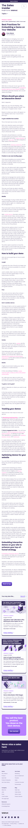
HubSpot (23, 435)
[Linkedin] (8, 817)
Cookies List (21, 823)
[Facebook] (2, 817)
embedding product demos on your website (14, 88)
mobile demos (9, 214)
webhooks (16, 437)
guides (18, 343)
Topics (4, 13)
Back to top (7, 584)
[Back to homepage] (5, 813)
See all (22, 596)
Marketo (4, 437)
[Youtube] (15, 817)
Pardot (8, 437)
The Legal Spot (5, 823)
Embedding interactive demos (10, 553)
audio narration (20, 138)
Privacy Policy (13, 823)
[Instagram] (11, 817)
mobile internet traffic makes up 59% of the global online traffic (13, 372)
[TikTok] (18, 817)
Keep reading (14, 617)
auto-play (11, 140)
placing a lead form (16, 145)
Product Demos (7, 19)
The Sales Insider (8, 7)
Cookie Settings (7, 825)
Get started (14, 731)
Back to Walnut (14, 1)
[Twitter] (5, 817)
